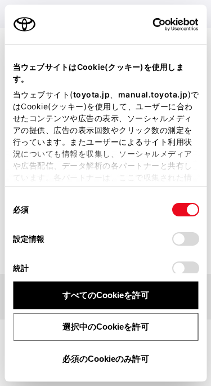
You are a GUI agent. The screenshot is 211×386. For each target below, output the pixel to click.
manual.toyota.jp (152, 94)
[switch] (185, 238)
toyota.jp (91, 94)
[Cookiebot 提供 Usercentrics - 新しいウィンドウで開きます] (149, 24)
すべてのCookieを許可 (105, 294)
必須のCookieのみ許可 (105, 358)
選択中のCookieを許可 (105, 326)
